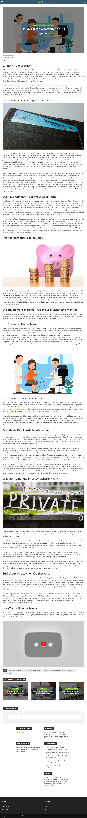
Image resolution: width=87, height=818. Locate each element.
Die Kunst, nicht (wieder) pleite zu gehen (57, 752)
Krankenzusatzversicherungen (15, 409)
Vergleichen (71, 670)
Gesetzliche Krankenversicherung (17, 670)
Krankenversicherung (40, 25)
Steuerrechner (20, 732)
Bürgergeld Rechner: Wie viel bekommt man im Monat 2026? (15, 692)
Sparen (64, 670)
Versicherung (7, 673)
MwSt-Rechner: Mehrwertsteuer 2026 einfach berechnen (72, 692)
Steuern (75, 688)
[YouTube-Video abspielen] (43, 644)
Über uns (47, 809)
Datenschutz (5, 806)
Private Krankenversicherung (52, 670)
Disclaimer (5, 809)
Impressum (48, 806)
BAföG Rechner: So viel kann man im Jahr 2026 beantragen (43, 692)
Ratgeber (50, 25)
